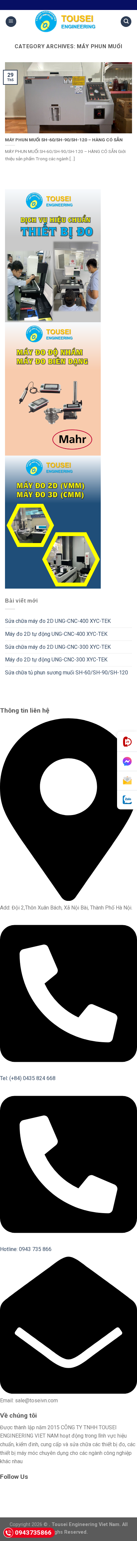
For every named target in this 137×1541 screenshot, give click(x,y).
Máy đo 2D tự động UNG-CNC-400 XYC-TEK (56, 634)
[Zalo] (127, 799)
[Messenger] (127, 761)
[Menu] (11, 21)
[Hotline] (127, 742)
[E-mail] (127, 780)
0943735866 (33, 1532)
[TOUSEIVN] (68, 21)
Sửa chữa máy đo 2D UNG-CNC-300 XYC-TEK (58, 647)
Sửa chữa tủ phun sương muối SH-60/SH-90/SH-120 (66, 672)
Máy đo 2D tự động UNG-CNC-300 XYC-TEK (56, 659)
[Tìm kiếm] (126, 21)
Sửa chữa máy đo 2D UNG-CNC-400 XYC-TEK (58, 621)
